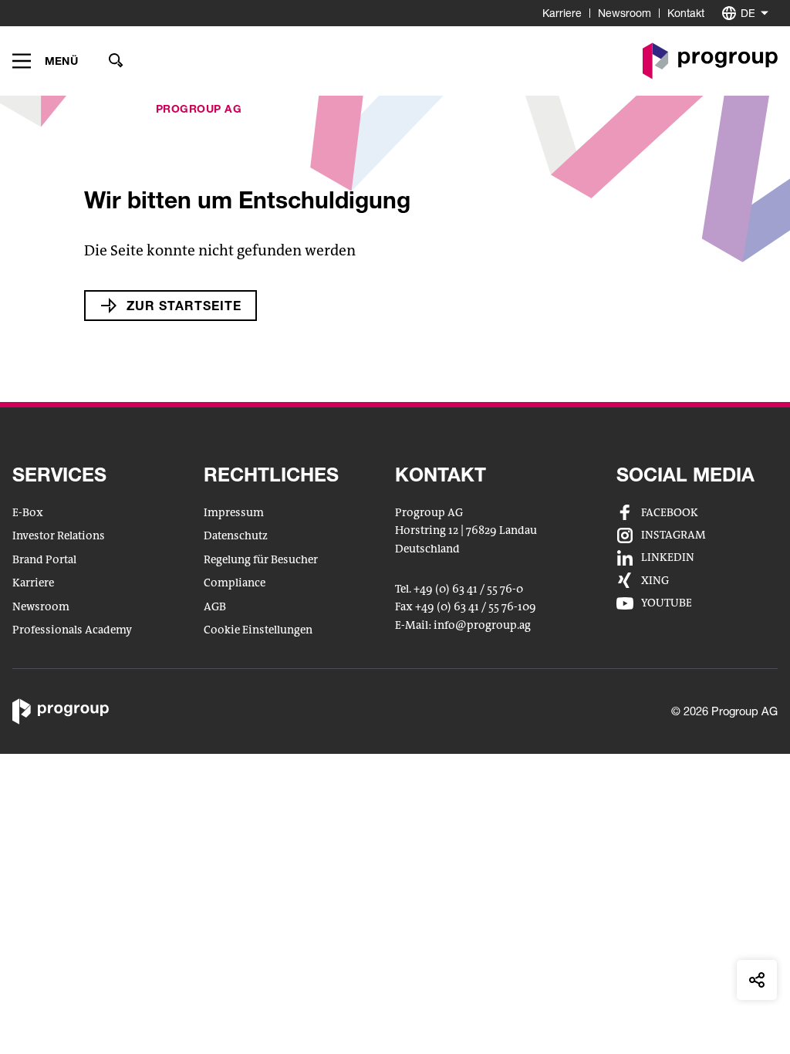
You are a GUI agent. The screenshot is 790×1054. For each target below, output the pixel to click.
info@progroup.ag (482, 626)
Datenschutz (236, 536)
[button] (45, 61)
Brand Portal (44, 559)
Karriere (562, 12)
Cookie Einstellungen (258, 630)
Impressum (234, 512)
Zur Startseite (184, 305)
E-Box (27, 512)
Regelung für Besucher (261, 559)
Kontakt (685, 12)
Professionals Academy (72, 630)
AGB (215, 607)
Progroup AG (199, 108)
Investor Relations (58, 536)
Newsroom (624, 12)
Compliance (234, 583)
